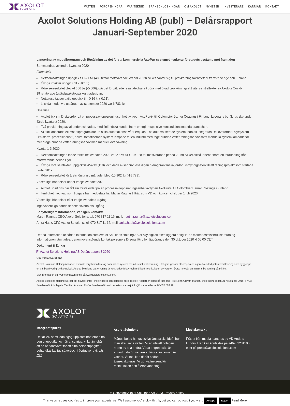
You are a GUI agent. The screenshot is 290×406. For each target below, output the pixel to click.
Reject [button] (224, 400)
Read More (239, 400)
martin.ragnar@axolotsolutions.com (148, 216)
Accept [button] (210, 400)
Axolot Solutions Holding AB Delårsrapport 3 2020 (75, 251)
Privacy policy (174, 393)
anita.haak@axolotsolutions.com (142, 222)
